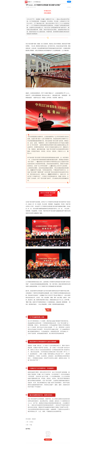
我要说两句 (48, 439)
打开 (69, 1)
